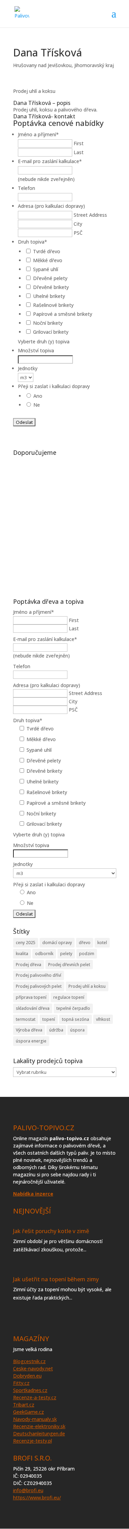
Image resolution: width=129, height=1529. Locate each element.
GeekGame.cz (28, 1412)
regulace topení (68, 997)
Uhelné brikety (49, 296)
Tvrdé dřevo (46, 251)
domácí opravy (57, 942)
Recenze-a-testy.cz (34, 1397)
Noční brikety (48, 323)
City (78, 224)
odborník (44, 953)
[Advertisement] (64, 523)
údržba (56, 1030)
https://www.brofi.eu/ (37, 1497)
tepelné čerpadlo (73, 1008)
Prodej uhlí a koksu (87, 986)
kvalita (22, 953)
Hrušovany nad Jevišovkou (42, 65)
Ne (36, 405)
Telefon (26, 188)
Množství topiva (36, 350)
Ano (37, 396)
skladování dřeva (33, 1008)
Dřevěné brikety (51, 287)
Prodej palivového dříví (38, 975)
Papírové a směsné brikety (62, 314)
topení (48, 1019)
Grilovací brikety (50, 332)
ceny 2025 (25, 942)
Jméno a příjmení (38, 134)
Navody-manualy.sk (35, 1419)
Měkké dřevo (47, 260)
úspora (77, 1030)
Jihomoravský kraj (94, 65)
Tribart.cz (23, 1404)
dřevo (84, 942)
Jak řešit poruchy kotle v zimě (51, 1231)
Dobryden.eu (27, 1375)
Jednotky (27, 368)
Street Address (90, 215)
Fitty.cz (21, 1383)
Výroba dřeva (29, 1030)
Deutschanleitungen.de (39, 1433)
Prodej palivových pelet (39, 986)
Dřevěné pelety (50, 278)
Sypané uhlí (45, 269)
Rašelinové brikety (53, 305)
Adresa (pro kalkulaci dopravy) (51, 206)
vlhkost (103, 1019)
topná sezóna (75, 1019)
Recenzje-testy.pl (32, 1440)
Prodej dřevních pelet (69, 964)
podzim (86, 953)
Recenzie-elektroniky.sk (39, 1426)
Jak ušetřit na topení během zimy (56, 1279)
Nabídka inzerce (33, 1193)
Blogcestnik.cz (29, 1361)
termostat (25, 1019)
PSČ (78, 232)
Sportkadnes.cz (30, 1390)
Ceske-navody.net (33, 1368)
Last (79, 152)
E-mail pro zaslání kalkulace (50, 161)
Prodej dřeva (28, 964)
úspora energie (31, 1041)
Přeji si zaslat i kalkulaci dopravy (54, 386)
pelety (66, 953)
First (79, 143)
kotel (102, 942)
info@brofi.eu (28, 1490)
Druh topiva (32, 241)
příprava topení (31, 997)
